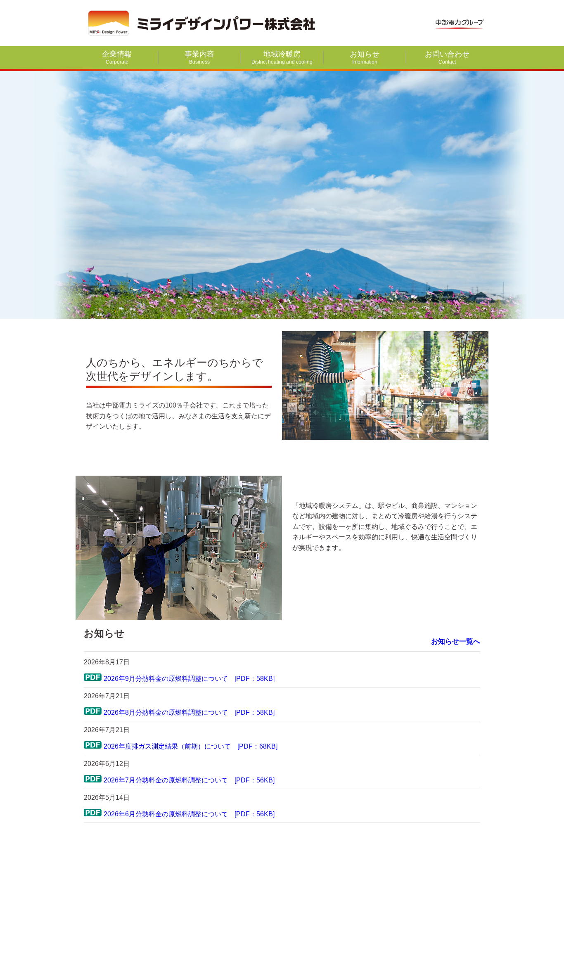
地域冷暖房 (282, 57)
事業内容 (199, 57)
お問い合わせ (447, 57)
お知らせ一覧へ (455, 641)
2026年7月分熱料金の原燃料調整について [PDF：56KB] (189, 780)
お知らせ (364, 57)
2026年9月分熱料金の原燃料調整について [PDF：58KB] (189, 678)
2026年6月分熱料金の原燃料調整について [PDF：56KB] (189, 814)
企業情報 (117, 57)
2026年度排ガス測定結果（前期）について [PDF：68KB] (190, 746)
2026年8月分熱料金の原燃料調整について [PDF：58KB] (189, 712)
